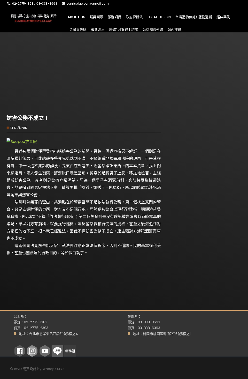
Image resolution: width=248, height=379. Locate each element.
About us (76, 17)
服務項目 (114, 17)
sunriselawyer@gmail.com (88, 3)
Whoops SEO (53, 368)
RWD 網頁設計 (25, 368)
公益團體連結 (153, 29)
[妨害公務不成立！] (45, 87)
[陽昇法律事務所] (33, 17)
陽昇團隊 (96, 17)
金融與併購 (78, 29)
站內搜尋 (174, 29)
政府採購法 (134, 17)
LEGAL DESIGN (159, 17)
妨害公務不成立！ (28, 118)
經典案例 (223, 17)
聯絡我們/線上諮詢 (123, 29)
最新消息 (98, 29)
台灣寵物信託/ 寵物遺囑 (193, 17)
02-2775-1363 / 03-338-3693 (34, 3)
